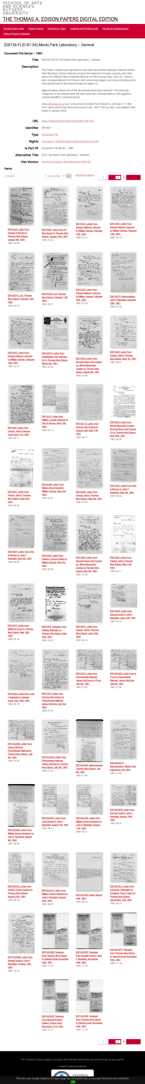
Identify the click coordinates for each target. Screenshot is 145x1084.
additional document (58, 103)
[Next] (123, 177)
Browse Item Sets (14, 28)
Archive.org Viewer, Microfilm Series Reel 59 (66, 161)
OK (73, 1081)
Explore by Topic (57, 28)
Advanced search (84, 175)
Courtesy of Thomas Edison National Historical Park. (70, 141)
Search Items (35, 28)
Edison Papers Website (17, 33)
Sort (68, 176)
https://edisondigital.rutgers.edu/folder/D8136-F (68, 120)
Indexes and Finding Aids (84, 28)
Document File (50, 134)
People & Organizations (116, 28)
